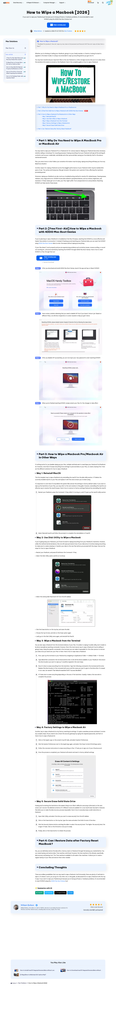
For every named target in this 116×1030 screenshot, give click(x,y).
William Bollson (38, 31)
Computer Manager (49, 2)
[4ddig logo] (6, 2)
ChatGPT (40, 892)
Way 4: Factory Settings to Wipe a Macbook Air (56, 123)
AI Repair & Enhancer (33, 2)
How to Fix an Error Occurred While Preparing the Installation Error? (14, 72)
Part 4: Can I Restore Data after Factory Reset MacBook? (54, 129)
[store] (98, 2)
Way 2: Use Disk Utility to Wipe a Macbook (55, 118)
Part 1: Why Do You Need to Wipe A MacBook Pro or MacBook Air (57, 107)
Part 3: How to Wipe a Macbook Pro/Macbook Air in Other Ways (56, 114)
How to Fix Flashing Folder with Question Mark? (14, 77)
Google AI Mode (61, 892)
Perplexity (50, 892)
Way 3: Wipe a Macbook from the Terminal (55, 121)
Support (61, 2)
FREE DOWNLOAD (60, 25)
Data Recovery (17, 2)
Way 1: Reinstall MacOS (49, 116)
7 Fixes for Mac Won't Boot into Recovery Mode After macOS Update (14, 58)
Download (91, 2)
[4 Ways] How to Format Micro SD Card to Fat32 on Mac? (14, 63)
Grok (71, 892)
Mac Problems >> (23, 983)
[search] (103, 3)
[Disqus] (58, 936)
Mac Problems (68, 31)
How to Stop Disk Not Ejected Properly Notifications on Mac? (14, 67)
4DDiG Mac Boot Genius (46, 243)
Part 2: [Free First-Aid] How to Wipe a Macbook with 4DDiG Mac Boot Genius (60, 111)
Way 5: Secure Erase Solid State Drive (53, 125)
